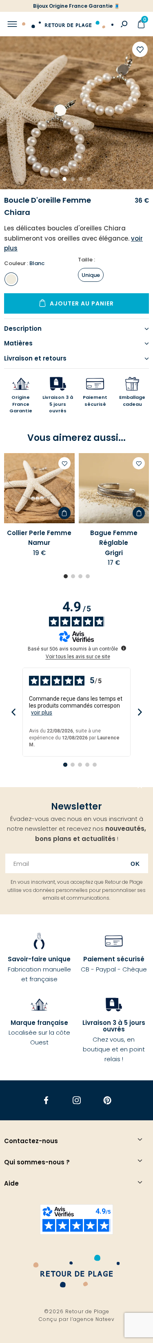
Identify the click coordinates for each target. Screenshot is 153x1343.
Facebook (46, 1100)
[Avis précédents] (13, 712)
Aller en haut (140, 787)
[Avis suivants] (139, 712)
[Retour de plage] (67, 24)
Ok (135, 864)
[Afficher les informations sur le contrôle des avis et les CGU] (123, 648)
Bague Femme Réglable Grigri (113, 543)
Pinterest (107, 1100)
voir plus (41, 712)
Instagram (76, 1100)
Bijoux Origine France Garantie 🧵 (76, 5)
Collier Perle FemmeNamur (39, 538)
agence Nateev (94, 1319)
